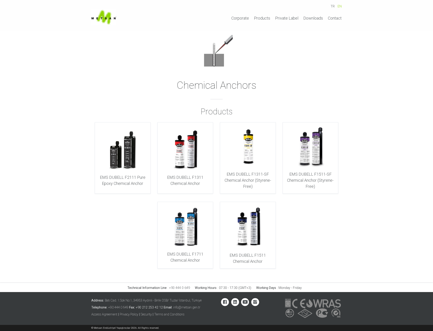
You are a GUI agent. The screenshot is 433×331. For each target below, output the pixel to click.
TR (333, 6)
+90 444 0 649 (179, 288)
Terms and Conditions (169, 314)
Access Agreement (104, 314)
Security (146, 314)
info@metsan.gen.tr (186, 307)
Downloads (313, 18)
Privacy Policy (129, 314)
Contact (335, 18)
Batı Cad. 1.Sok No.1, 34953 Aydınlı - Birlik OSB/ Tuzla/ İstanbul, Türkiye (153, 300)
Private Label (286, 18)
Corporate (240, 18)
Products (262, 18)
